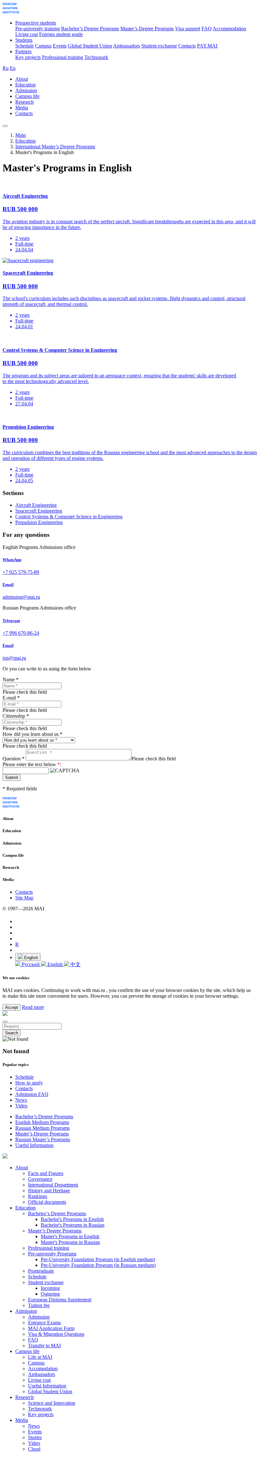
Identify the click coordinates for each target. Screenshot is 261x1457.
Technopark (96, 57)
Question (14, 758)
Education (25, 141)
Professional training (62, 57)
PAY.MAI (207, 45)
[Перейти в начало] (11, 12)
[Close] (5, 1022)
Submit (11, 777)
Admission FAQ (31, 1094)
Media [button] (21, 107)
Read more (33, 1007)
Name (10, 679)
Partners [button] (23, 51)
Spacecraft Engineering (38, 511)
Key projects (28, 57)
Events (60, 45)
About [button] (21, 79)
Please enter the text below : (32, 764)
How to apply (29, 1082)
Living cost (26, 34)
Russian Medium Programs (42, 1128)
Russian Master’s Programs (42, 1139)
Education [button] (25, 84)
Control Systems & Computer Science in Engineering (69, 516)
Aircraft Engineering (36, 505)
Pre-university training (37, 28)
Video (21, 1105)
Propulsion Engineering (39, 522)
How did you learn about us (32, 734)
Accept (11, 1007)
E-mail (11, 697)
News (21, 1100)
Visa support (187, 28)
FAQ (206, 28)
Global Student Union (90, 45)
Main (20, 135)
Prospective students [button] (35, 23)
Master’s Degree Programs (147, 28)
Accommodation (229, 28)
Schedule (24, 45)
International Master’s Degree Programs (55, 146)
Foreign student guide (61, 34)
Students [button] (23, 40)
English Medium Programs (42, 1122)
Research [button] (24, 102)
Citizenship (16, 716)
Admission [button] (26, 90)
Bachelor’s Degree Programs (90, 28)
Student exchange (159, 45)
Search (11, 1033)
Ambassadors (126, 45)
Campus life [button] (27, 96)
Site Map (24, 897)
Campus (43, 45)
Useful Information (34, 1145)
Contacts (187, 45)
